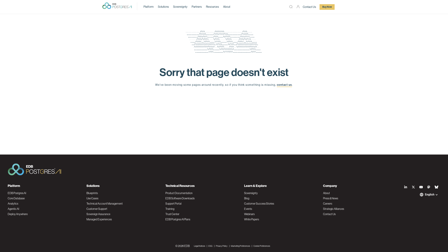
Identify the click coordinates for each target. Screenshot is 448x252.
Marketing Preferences (240, 246)
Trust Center (172, 214)
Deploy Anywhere (18, 214)
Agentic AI (13, 208)
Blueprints (92, 193)
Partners (197, 6)
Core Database (16, 198)
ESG (210, 246)
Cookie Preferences (261, 246)
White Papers (251, 219)
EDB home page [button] (224, 93)
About (226, 6)
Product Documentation (178, 193)
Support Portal (173, 203)
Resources (212, 6)
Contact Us (309, 7)
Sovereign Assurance (98, 214)
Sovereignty (180, 6)
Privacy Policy (221, 246)
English (429, 194)
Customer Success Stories (259, 203)
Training (169, 208)
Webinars (249, 214)
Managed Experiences (99, 219)
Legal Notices (199, 246)
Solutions (163, 6)
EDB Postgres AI (17, 193)
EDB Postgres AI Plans (177, 219)
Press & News (330, 198)
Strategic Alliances (333, 208)
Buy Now (327, 6)
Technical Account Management (104, 203)
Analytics (13, 203)
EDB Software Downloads (180, 198)
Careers (327, 203)
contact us (284, 84)
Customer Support (96, 208)
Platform (149, 6)
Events (248, 208)
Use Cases (92, 198)
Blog (246, 198)
